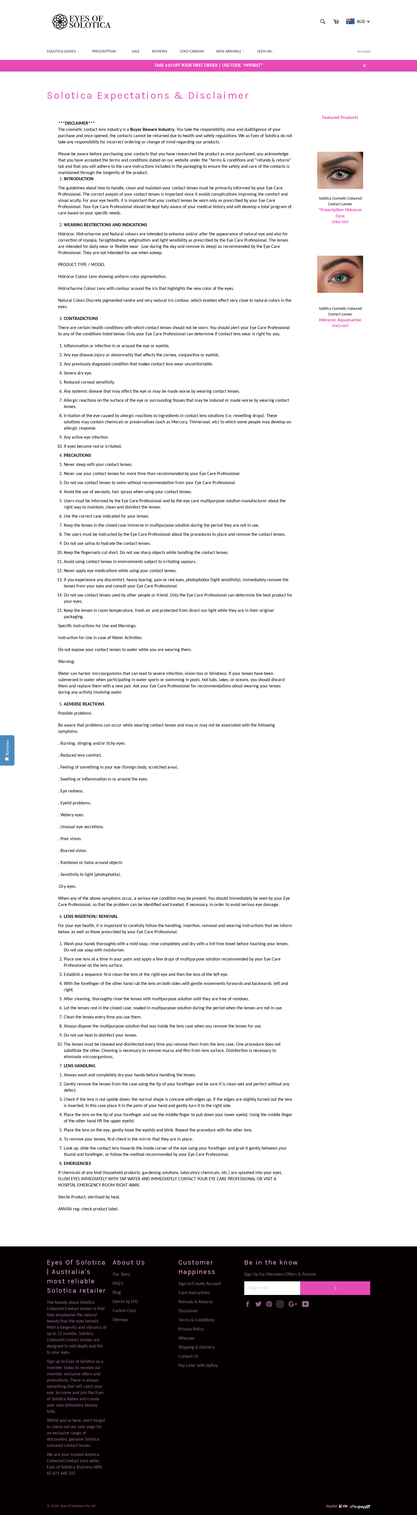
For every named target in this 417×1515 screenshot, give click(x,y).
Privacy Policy (191, 1329)
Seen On (264, 51)
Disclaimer (188, 1311)
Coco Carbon (192, 51)
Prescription (104, 51)
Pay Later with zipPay (198, 1365)
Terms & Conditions (196, 1320)
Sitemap (120, 1320)
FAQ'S (118, 1283)
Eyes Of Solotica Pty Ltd (77, 1506)
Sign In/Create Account (199, 1284)
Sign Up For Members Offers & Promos (280, 1274)
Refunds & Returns (195, 1302)
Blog (117, 1292)
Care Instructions (194, 1293)
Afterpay (186, 1338)
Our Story (121, 1274)
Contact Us (188, 1356)
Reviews (159, 51)
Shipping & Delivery (196, 1347)
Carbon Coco (124, 1311)
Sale (136, 51)
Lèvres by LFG (125, 1302)
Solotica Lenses (62, 51)
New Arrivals (229, 51)
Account (363, 51)
